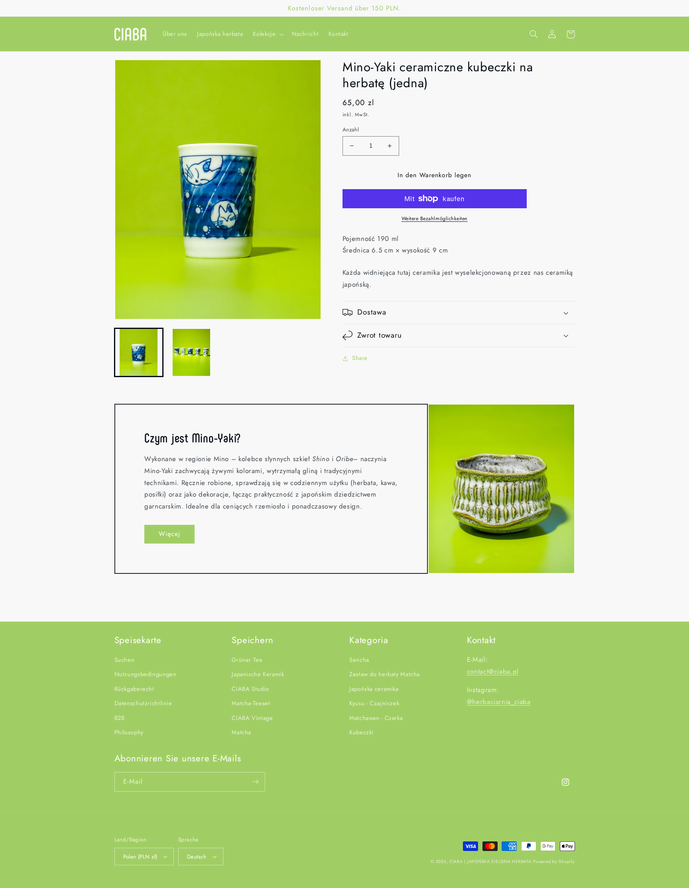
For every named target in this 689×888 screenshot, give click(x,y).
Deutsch (197, 857)
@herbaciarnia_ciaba (499, 701)
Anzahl (351, 129)
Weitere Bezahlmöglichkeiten (435, 218)
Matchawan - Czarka (376, 718)
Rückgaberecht (134, 689)
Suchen (124, 659)
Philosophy (129, 732)
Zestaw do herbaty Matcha (384, 674)
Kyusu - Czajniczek (374, 703)
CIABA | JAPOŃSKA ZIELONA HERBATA (490, 862)
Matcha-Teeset (251, 703)
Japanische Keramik (258, 674)
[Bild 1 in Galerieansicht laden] (138, 352)
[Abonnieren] (255, 782)
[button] (267, 34)
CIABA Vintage (252, 718)
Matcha (241, 732)
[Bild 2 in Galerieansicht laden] (191, 352)
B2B (119, 718)
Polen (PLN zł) (140, 857)
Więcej (169, 533)
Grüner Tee (247, 659)
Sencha (359, 659)
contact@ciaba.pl (493, 671)
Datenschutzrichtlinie (143, 703)
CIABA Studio (250, 689)
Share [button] (360, 358)
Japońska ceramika (374, 689)
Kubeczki (361, 732)
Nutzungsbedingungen (145, 674)
